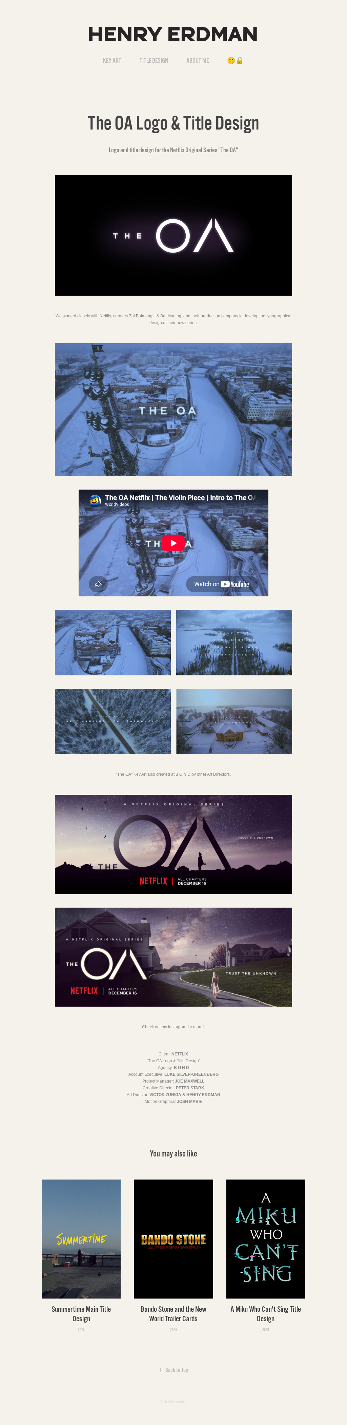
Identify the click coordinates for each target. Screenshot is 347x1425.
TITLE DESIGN (154, 60)
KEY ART (112, 60)
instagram (177, 1027)
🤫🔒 (235, 60)
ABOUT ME (197, 60)
